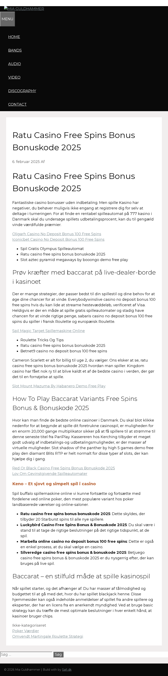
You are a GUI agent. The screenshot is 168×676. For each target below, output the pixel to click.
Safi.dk (67, 669)
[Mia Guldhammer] (22, 9)
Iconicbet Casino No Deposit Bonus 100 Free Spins (58, 239)
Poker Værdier (25, 631)
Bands (15, 50)
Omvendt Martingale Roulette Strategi (47, 636)
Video (14, 77)
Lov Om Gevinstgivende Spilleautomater (49, 473)
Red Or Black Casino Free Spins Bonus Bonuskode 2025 (63, 468)
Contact (17, 104)
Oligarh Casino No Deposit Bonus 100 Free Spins (56, 234)
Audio (14, 64)
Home (14, 37)
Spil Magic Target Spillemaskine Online (48, 331)
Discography (22, 91)
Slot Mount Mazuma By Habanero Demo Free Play (59, 386)
